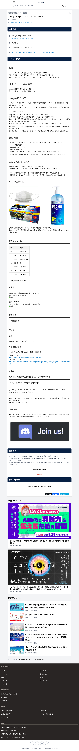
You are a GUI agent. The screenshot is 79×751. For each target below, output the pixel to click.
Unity (12, 23)
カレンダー (43, 671)
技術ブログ (43, 674)
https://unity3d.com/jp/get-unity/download (25, 357)
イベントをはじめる (46, 714)
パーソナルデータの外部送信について (13, 737)
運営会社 (4, 701)
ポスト (49, 494)
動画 (2, 677)
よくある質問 (5, 714)
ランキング (43, 681)
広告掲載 (4, 697)
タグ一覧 (4, 684)
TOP (9, 659)
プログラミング (27, 23)
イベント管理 (5, 717)
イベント (15, 659)
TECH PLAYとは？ (7, 711)
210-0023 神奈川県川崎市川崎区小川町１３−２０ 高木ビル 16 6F (33, 52)
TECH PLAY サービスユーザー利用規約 (13, 727)
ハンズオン (18, 23)
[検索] (63, 6)
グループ (4, 681)
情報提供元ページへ (39, 469)
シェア (56, 494)
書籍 (41, 677)
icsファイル (31, 38)
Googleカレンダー (19, 38)
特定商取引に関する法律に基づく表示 (13, 734)
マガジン (4, 674)
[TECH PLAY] (40, 2)
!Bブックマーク (64, 494)
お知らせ (43, 711)
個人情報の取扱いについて (10, 731)
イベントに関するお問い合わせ (40, 486)
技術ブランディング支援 (9, 694)
